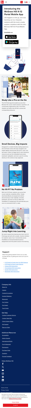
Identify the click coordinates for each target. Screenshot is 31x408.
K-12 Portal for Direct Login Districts (14, 264)
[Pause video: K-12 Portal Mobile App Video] (3, 185)
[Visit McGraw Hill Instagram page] (3, 373)
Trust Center (5, 308)
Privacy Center (5, 390)
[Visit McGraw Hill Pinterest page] (3, 376)
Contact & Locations (7, 293)
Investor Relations (7, 296)
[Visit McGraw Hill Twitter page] (3, 367)
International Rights (7, 341)
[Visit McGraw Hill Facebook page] (3, 363)
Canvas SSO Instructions (11, 266)
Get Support (5, 324)
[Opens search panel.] (21, 2)
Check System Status (7, 321)
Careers (4, 290)
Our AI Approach (6, 344)
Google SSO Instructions (11, 269)
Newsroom (5, 299)
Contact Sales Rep (7, 318)
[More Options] (29, 2)
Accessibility (5, 335)
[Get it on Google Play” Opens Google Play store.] (12, 42)
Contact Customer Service (9, 315)
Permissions (5, 347)
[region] (15, 400)
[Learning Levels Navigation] (6, 2)
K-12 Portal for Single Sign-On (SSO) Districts (16, 262)
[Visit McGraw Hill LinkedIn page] (3, 380)
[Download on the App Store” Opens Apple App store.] (11, 36)
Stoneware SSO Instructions (12, 271)
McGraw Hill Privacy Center (15, 398)
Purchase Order (6, 350)
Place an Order (6, 327)
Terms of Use (4, 387)
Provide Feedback (7, 356)
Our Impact (5, 305)
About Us (4, 287)
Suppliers (4, 353)
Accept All (15, 405)
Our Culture (5, 302)
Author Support (6, 338)
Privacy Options (15, 402)
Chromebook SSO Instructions (13, 268)
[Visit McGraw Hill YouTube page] (3, 370)
